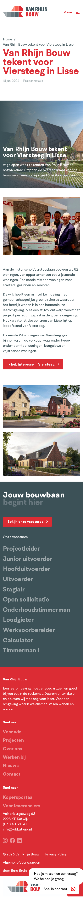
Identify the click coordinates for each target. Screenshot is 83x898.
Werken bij (14, 757)
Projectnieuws (33, 81)
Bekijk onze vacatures (25, 521)
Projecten (13, 740)
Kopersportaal (18, 797)
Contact (11, 774)
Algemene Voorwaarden (21, 862)
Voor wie (12, 732)
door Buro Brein (15, 870)
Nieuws (11, 765)
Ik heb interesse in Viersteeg (31, 364)
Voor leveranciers (21, 806)
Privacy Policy (56, 854)
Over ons (12, 749)
